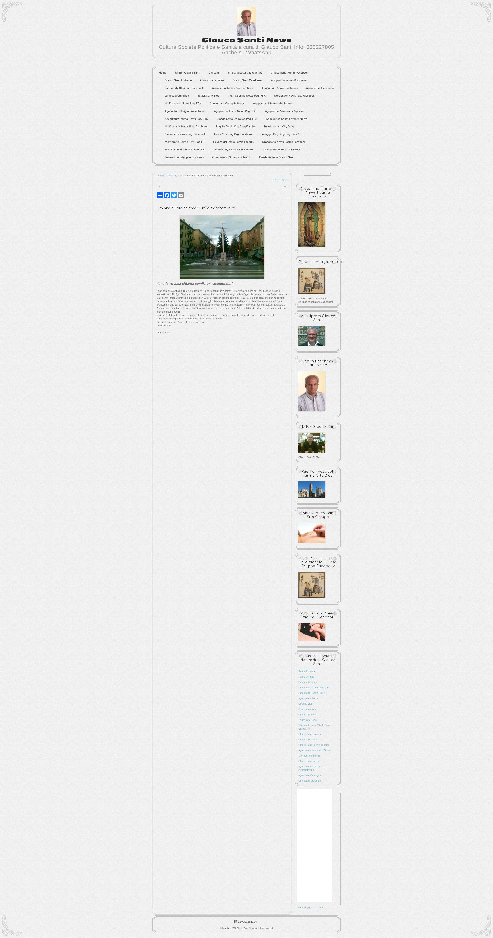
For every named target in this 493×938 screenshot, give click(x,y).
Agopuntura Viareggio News (227, 103)
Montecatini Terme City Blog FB (185, 142)
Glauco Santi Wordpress (247, 80)
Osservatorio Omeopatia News (231, 157)
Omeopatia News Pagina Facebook (283, 142)
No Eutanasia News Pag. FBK (183, 103)
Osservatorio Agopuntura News (184, 157)
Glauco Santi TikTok (212, 80)
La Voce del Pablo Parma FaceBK (233, 142)
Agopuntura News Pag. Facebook (232, 88)
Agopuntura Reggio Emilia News (185, 111)
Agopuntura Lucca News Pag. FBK (235, 111)
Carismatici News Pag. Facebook (185, 134)
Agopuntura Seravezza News (280, 88)
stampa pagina (279, 179)
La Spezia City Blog (177, 96)
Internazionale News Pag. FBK (247, 96)
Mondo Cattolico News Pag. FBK (236, 119)
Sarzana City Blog (208, 96)
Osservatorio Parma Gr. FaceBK (281, 149)
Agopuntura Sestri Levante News (286, 119)
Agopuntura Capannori (320, 88)
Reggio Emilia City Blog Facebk (235, 126)
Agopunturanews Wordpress (288, 80)
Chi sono (214, 72)
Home (162, 72)
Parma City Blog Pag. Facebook (184, 88)
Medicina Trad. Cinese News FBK (185, 149)
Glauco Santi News (246, 40)
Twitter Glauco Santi (187, 72)
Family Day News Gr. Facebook (234, 149)
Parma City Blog (173, 175)
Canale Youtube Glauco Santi (276, 157)
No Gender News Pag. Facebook (294, 96)
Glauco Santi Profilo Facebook (289, 72)
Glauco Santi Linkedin (178, 80)
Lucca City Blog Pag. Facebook (233, 134)
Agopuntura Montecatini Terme (272, 103)
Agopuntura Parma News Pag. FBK (186, 119)
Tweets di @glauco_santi (310, 907)
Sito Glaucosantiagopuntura (245, 72)
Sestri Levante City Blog (278, 126)
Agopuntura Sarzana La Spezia (284, 111)
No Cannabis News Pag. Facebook (186, 126)
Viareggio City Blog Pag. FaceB (280, 134)
